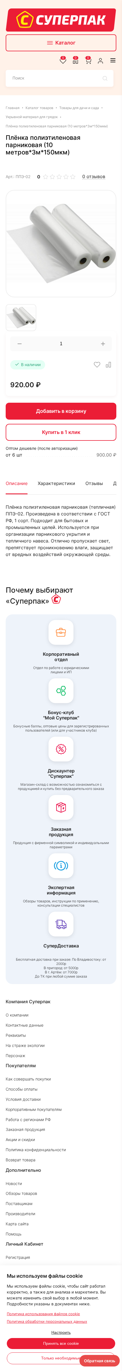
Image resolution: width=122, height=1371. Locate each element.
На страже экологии (25, 1045)
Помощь (14, 1234)
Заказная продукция (25, 1129)
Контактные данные (24, 1025)
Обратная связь (99, 1360)
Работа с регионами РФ (28, 1119)
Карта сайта (17, 1223)
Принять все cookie (61, 1343)
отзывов (93, 176)
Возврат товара (20, 1159)
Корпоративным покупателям (34, 1109)
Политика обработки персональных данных (47, 1321)
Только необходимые (61, 1358)
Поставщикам (19, 1203)
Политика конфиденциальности (36, 1149)
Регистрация (18, 1257)
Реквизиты (16, 1035)
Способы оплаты (21, 1089)
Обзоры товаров (21, 1193)
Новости (14, 1183)
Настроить (61, 1332)
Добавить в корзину (61, 411)
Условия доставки (23, 1099)
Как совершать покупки (28, 1079)
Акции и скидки (20, 1139)
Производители (20, 1213)
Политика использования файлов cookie (43, 1314)
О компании (17, 1015)
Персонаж (15, 1055)
